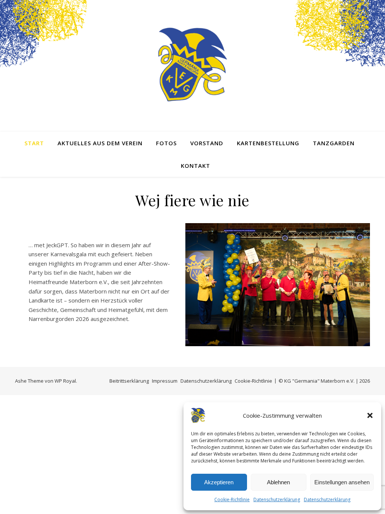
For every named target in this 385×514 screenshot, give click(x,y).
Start (34, 143)
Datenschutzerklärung (276, 499)
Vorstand (206, 143)
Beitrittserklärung (129, 380)
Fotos (166, 143)
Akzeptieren (218, 482)
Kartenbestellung (268, 143)
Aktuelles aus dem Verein (100, 143)
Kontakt (195, 165)
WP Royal (65, 380)
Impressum (164, 380)
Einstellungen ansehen (342, 482)
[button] (370, 415)
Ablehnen (278, 482)
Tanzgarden (334, 143)
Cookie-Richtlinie (232, 499)
